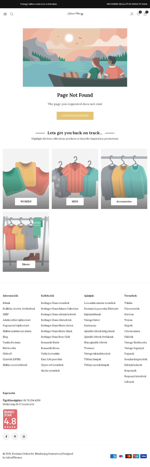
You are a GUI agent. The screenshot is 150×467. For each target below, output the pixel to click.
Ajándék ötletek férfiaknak (98, 336)
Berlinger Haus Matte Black (56, 331)
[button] (5, 14)
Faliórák (128, 336)
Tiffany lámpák (92, 359)
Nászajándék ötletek (95, 342)
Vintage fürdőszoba (135, 342)
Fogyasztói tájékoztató (16, 325)
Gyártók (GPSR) (11, 359)
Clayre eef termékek (52, 365)
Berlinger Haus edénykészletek (58, 314)
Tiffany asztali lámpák (96, 365)
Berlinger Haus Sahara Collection (59, 308)
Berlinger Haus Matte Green (57, 325)
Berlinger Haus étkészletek (56, 320)
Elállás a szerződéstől (15, 365)
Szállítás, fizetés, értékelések (19, 308)
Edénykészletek (133, 365)
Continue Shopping (75, 115)
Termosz (89, 348)
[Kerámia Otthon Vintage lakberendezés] (75, 13)
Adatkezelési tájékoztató (17, 320)
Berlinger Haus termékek (55, 303)
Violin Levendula (50, 353)
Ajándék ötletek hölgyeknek (99, 331)
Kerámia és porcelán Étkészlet (101, 308)
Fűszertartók (132, 308)
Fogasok (129, 353)
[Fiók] (132, 14)
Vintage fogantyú (134, 348)
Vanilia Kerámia (11, 342)
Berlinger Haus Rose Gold (55, 336)
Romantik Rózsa (50, 348)
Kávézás (129, 314)
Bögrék (128, 325)
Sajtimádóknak (92, 314)
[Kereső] (11, 14)
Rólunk (6, 303)
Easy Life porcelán (51, 359)
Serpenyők (130, 370)
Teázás (128, 320)
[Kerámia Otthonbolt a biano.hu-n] (10, 419)
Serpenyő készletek (135, 376)
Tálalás (128, 303)
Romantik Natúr (50, 342)
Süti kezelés (9, 348)
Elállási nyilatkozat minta (17, 331)
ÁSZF (6, 314)
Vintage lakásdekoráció (97, 353)
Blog (5, 336)
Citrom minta (132, 331)
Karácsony (90, 325)
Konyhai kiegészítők (135, 359)
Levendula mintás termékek (100, 303)
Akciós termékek (50, 370)
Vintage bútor (92, 320)
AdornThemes (14, 457)
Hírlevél (7, 353)
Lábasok (129, 381)
